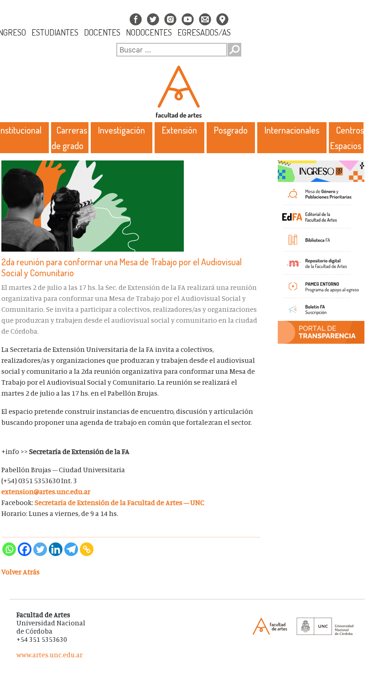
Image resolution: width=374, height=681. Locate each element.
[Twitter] (40, 549)
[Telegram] (71, 549)
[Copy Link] (87, 549)
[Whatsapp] (9, 549)
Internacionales (292, 130)
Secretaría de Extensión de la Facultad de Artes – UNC (120, 502)
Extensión (179, 130)
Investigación (121, 130)
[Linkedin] (55, 549)
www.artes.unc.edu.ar (49, 654)
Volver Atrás (20, 571)
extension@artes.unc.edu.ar (45, 491)
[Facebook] (24, 549)
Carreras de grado (70, 137)
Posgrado (231, 130)
